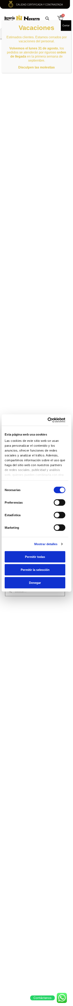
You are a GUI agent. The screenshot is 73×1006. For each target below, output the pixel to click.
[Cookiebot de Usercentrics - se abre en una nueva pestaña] (49, 420)
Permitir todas (35, 556)
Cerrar (66, 25)
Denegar (35, 582)
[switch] (59, 502)
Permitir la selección (35, 569)
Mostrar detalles (46, 544)
